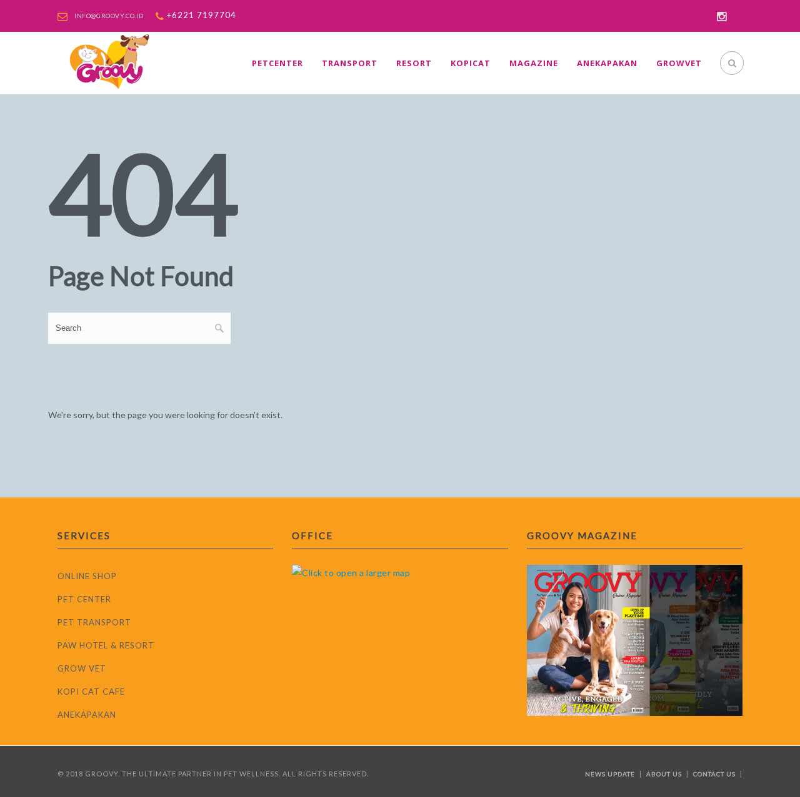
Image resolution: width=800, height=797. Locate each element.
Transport (350, 63)
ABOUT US (664, 774)
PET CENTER (84, 599)
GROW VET (82, 668)
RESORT (414, 63)
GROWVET (679, 63)
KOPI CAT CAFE (91, 692)
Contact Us (714, 774)
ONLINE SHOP (87, 576)
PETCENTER (277, 63)
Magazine (533, 63)
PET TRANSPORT (94, 622)
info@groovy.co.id (108, 15)
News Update (610, 774)
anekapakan (607, 63)
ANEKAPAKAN (87, 715)
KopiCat (471, 63)
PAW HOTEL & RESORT (106, 645)
